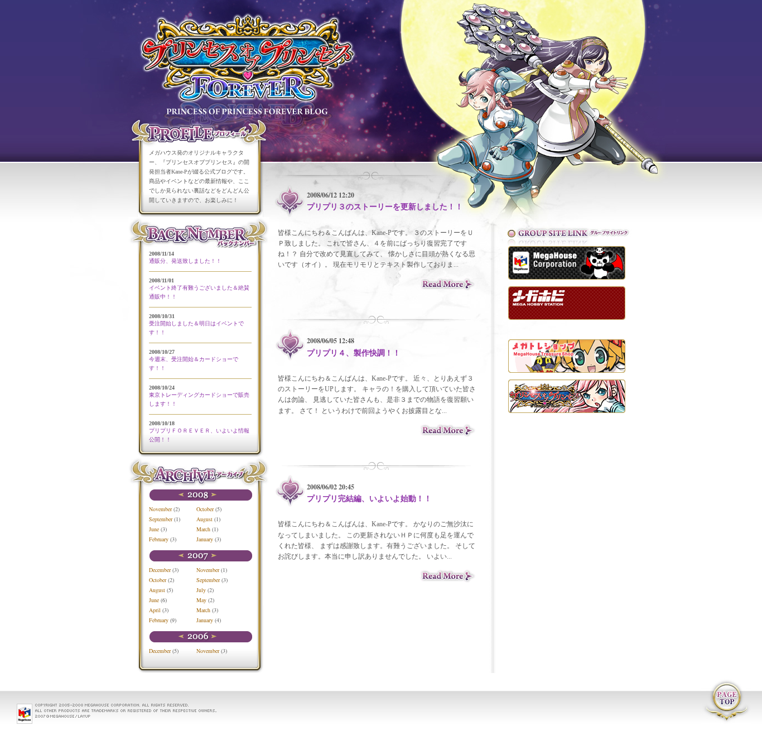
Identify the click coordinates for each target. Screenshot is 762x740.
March (203, 529)
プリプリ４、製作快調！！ (354, 353)
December (160, 570)
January (204, 539)
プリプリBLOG (252, 59)
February (158, 539)
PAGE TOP (726, 701)
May (201, 600)
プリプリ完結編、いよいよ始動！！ (369, 498)
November (160, 509)
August (204, 519)
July (201, 590)
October (205, 509)
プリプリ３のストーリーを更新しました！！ (385, 207)
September (160, 519)
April (155, 610)
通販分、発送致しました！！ (185, 261)
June (154, 529)
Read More (447, 284)
